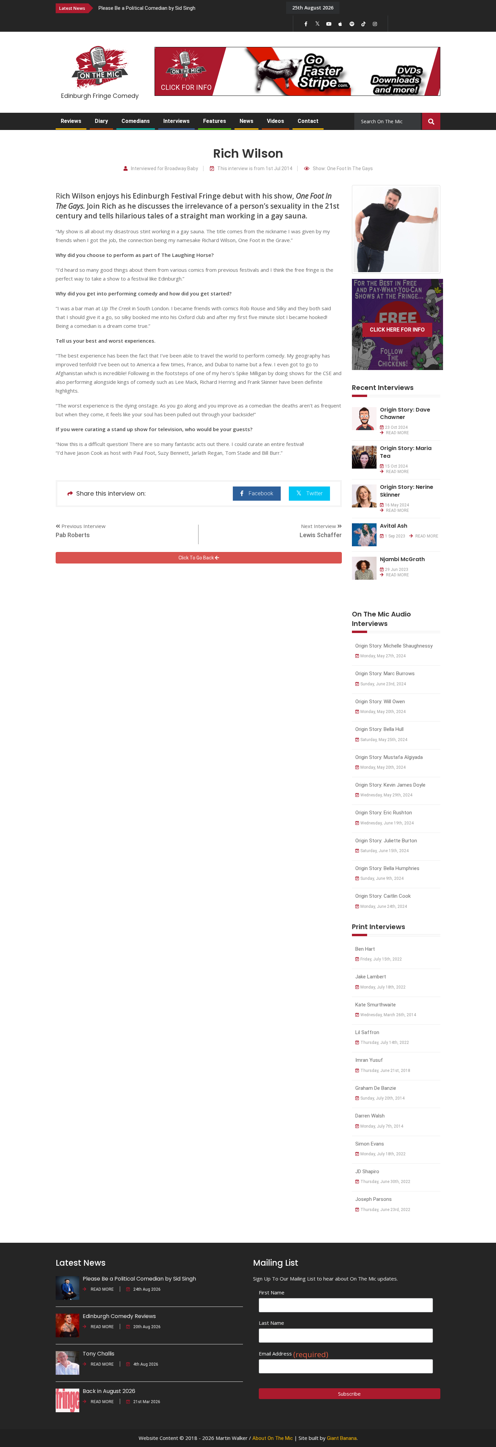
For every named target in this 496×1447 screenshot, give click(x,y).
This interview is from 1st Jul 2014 (254, 168)
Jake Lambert (370, 977)
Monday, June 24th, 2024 (383, 906)
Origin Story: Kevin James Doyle (390, 785)
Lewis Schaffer (321, 534)
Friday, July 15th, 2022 (381, 959)
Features (214, 121)
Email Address (293, 1353)
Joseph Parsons (373, 1199)
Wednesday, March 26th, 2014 (388, 1014)
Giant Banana (342, 1438)
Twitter (314, 493)
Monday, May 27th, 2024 (383, 656)
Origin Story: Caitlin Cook (383, 896)
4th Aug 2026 (145, 1364)
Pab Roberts (73, 534)
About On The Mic (272, 1438)
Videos (275, 121)
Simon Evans (369, 1144)
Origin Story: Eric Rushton (383, 813)
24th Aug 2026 (147, 1289)
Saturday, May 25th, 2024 (383, 739)
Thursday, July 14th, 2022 (384, 1042)
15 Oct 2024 (396, 466)
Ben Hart (365, 949)
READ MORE (397, 432)
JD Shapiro (367, 1171)
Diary (101, 121)
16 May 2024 (397, 505)
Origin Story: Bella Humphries (387, 868)
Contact (308, 121)
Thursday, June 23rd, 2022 (385, 1209)
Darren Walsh (370, 1116)
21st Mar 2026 (146, 1401)
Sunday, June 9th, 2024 (382, 878)
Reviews (71, 121)
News (246, 121)
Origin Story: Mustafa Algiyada (389, 757)
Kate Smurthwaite (375, 1005)
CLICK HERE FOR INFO (397, 329)
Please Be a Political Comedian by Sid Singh (147, 8)
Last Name (271, 1322)
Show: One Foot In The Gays (343, 168)
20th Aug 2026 (147, 1326)
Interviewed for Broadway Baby (164, 168)
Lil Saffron (367, 1032)
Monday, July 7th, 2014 (381, 1126)
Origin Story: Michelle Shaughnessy (394, 646)
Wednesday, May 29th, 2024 (386, 795)
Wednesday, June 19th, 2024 (387, 823)
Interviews (176, 121)
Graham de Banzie (375, 1088)
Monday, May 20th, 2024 (383, 711)
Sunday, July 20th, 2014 (382, 1098)
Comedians (135, 121)
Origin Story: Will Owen (380, 702)
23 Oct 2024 (396, 427)
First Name (271, 1292)
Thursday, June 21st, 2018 (385, 1070)
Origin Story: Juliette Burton (386, 841)
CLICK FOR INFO (186, 87)
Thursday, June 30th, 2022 (385, 1181)
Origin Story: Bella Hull (379, 729)
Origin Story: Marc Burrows (385, 673)
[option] (187, 7)
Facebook (261, 493)
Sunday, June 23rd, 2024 (383, 684)
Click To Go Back (196, 557)
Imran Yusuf (369, 1060)
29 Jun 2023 (396, 569)
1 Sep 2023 (395, 536)
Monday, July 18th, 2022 (383, 987)
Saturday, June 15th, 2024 (384, 850)
